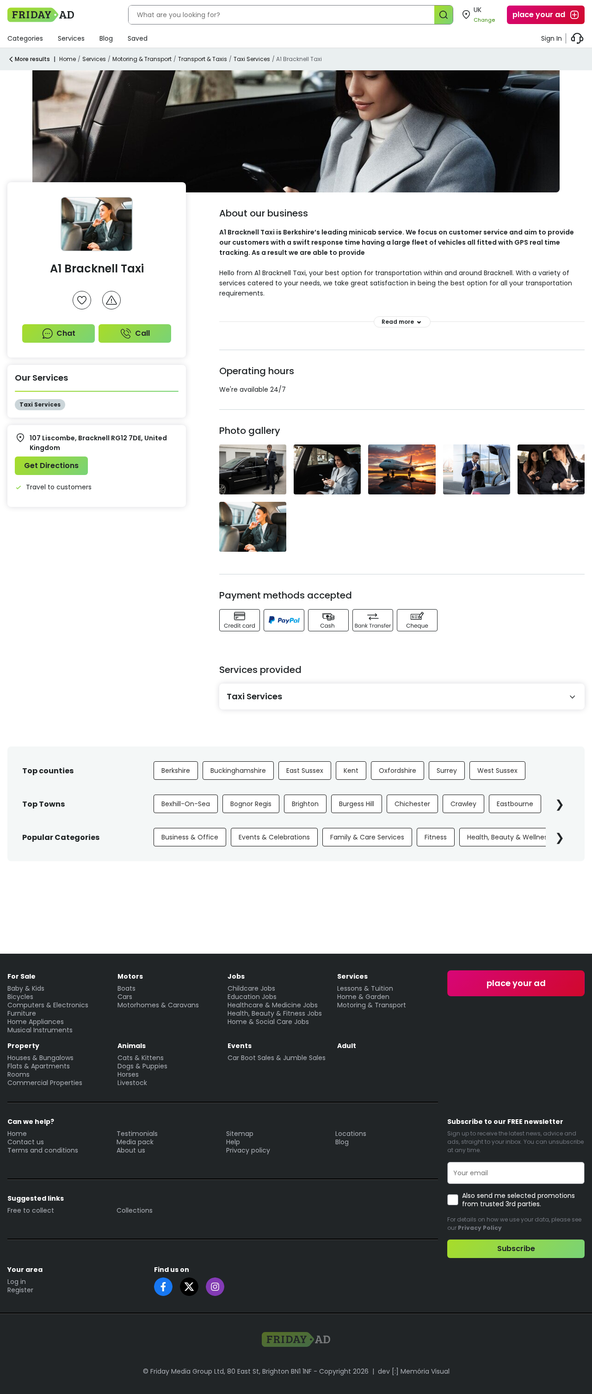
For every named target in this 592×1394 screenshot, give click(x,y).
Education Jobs (252, 997)
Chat (65, 333)
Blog (106, 38)
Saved (138, 38)
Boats (126, 988)
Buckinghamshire (238, 770)
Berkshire (175, 770)
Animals (131, 1046)
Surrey (447, 770)
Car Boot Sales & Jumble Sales (277, 1058)
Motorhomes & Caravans (158, 1005)
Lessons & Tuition (365, 988)
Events (240, 1046)
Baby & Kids (25, 988)
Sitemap (239, 1133)
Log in (16, 1281)
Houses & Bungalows (40, 1058)
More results (32, 59)
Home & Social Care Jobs (268, 1022)
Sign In (551, 38)
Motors (130, 976)
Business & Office (189, 837)
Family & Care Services (367, 837)
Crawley (463, 803)
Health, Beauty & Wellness (509, 837)
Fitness (436, 837)
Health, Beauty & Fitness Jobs (275, 1013)
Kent (351, 770)
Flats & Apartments (38, 1066)
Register (20, 1290)
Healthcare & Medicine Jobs (273, 1005)
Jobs (236, 976)
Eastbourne (515, 803)
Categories (25, 38)
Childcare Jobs (251, 988)
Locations (350, 1133)
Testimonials (137, 1133)
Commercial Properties (44, 1083)
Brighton (305, 803)
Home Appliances (35, 1022)
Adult (346, 1046)
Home (67, 59)
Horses (128, 1074)
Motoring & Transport (142, 59)
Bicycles (20, 997)
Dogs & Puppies (142, 1066)
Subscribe (516, 1248)
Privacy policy (248, 1150)
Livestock (132, 1083)
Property (23, 1046)
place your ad (538, 14)
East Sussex (304, 770)
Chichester (412, 803)
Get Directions (51, 465)
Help (233, 1142)
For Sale (21, 976)
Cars (124, 997)
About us (131, 1150)
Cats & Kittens (140, 1058)
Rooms (18, 1074)
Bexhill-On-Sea (185, 803)
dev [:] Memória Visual (414, 1371)
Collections (135, 1210)
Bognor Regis (250, 803)
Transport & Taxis (202, 59)
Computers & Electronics (47, 1005)
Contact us (25, 1142)
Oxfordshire (397, 770)
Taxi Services (252, 59)
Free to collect (30, 1210)
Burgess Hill (356, 803)
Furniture (21, 1013)
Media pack (135, 1142)
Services (71, 38)
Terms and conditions (42, 1150)
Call (142, 333)
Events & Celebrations (274, 837)
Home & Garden (363, 997)
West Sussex (497, 770)
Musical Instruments (40, 1030)
